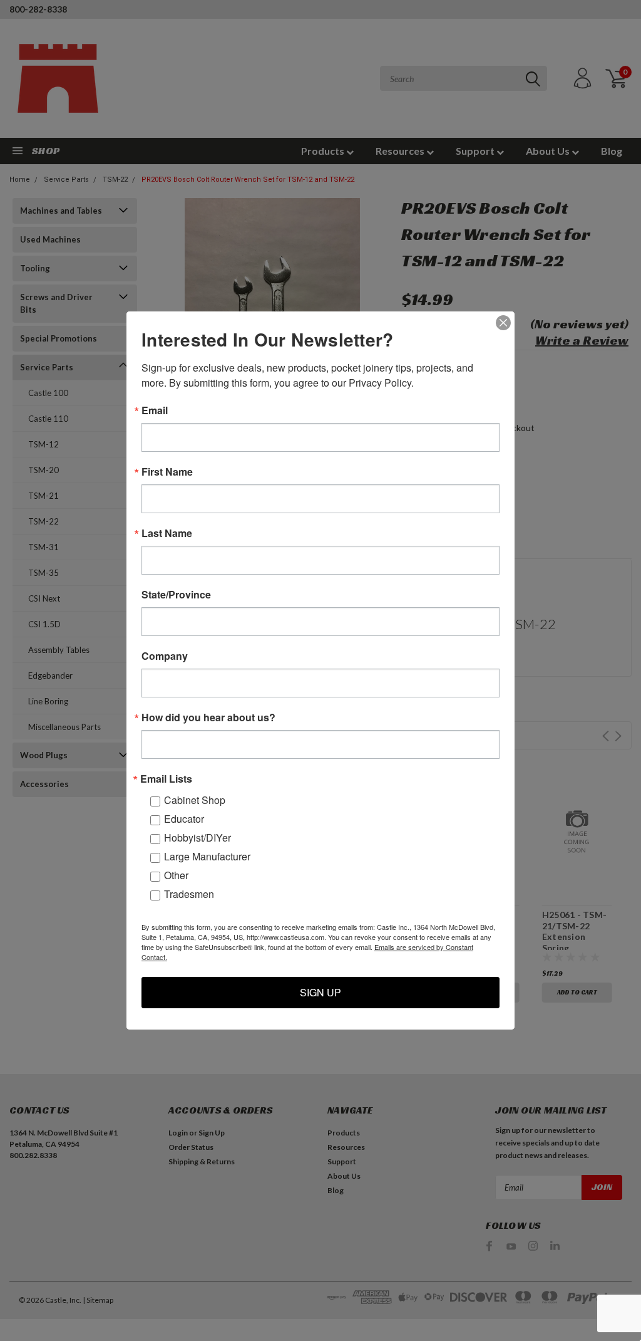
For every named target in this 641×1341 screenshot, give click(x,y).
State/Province (176, 595)
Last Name (166, 533)
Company (164, 656)
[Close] (503, 322)
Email (154, 410)
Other (176, 875)
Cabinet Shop (194, 800)
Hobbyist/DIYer (197, 837)
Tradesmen (189, 894)
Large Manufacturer (207, 856)
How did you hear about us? (208, 717)
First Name (167, 472)
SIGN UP (320, 992)
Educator (184, 818)
